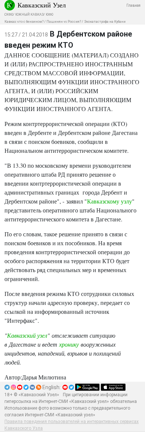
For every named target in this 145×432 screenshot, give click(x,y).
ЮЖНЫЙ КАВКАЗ (29, 14)
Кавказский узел (27, 335)
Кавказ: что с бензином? (24, 21)
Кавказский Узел (41, 4)
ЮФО (49, 14)
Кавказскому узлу (109, 201)
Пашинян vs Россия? (63, 21)
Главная (133, 5)
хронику (69, 344)
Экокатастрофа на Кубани (105, 21)
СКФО (8, 14)
